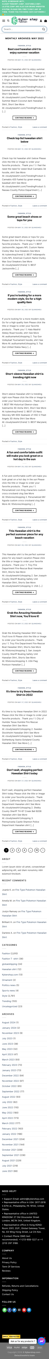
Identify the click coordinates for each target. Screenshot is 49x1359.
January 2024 (9, 1027)
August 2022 (8, 1096)
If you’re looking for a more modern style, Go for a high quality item (25, 299)
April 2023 (7, 1054)
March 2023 (8, 1059)
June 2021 (7, 1171)
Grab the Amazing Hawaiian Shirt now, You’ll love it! (24, 614)
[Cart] (45, 21)
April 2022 (7, 1118)
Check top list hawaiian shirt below (24, 140)
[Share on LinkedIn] (29, 1310)
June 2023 (7, 1043)
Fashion (21, 46)
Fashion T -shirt (10, 958)
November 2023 (10, 1033)
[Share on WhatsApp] (4, 1310)
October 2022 (9, 1086)
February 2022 (9, 1128)
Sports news (8, 990)
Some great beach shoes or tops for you (24, 218)
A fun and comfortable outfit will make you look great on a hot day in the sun (25, 456)
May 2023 (7, 1049)
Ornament (7, 980)
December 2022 (10, 1075)
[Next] (42, 850)
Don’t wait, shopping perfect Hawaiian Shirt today (24, 771)
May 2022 (7, 1112)
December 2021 (10, 1139)
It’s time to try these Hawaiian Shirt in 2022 (24, 693)
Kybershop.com (10, 974)
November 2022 (10, 1081)
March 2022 (8, 1123)
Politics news (9, 985)
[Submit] (43, 29)
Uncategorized (9, 1006)
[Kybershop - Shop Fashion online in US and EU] (24, 20)
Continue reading (24, 118)
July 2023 (7, 1038)
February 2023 (9, 1065)
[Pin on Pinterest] (24, 1310)
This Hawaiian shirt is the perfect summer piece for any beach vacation (24, 534)
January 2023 (9, 1070)
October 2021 (9, 1149)
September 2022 (10, 1091)
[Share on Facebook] (9, 1310)
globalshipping (9, 964)
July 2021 (7, 1165)
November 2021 (10, 1144)
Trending (6, 1001)
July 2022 (7, 1102)
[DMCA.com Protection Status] (24, 1337)
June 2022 (7, 1107)
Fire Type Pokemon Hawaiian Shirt (24, 902)
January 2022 (9, 1134)
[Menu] (3, 20)
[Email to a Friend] (19, 1310)
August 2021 (8, 1160)
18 (37, 850)
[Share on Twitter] (14, 1310)
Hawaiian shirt (9, 969)
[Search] (8, 20)
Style (28, 46)
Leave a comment (40, 127)
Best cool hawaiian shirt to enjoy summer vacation (24, 50)
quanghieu (36, 60)
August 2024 (8, 1022)
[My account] (41, 21)
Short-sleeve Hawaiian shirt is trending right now (25, 375)
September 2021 (10, 1155)
